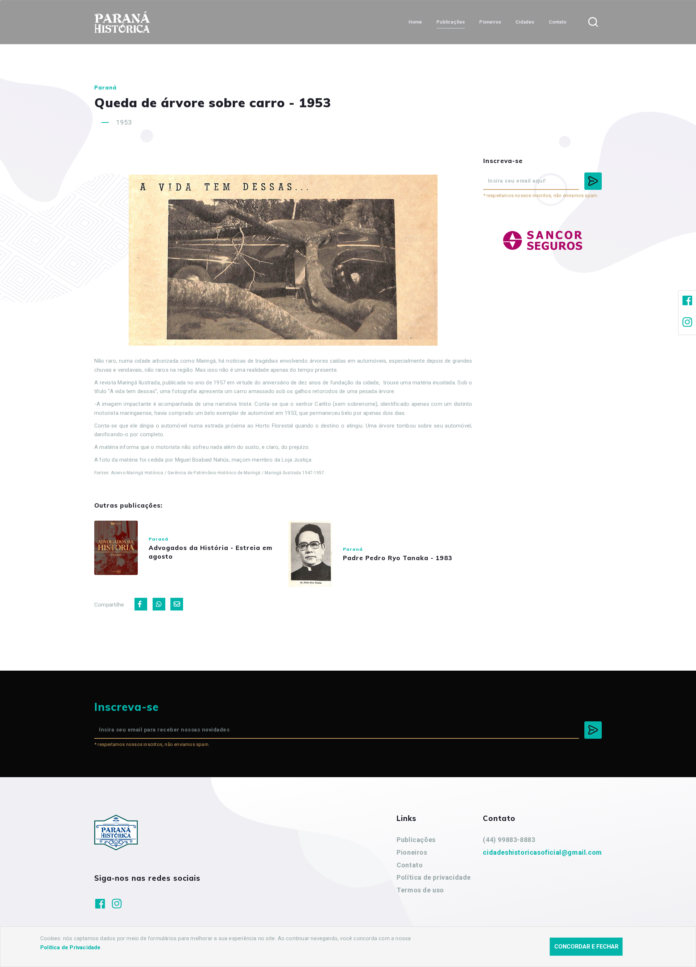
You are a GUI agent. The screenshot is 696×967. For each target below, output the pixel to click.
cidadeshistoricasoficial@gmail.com (542, 852)
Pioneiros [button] (490, 22)
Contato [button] (557, 22)
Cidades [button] (524, 22)
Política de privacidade (434, 877)
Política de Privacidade (70, 947)
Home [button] (415, 22)
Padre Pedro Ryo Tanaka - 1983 (397, 558)
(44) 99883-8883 (509, 839)
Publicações (416, 839)
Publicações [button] (450, 22)
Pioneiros (412, 852)
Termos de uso (420, 890)
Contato (410, 865)
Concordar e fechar (586, 946)
